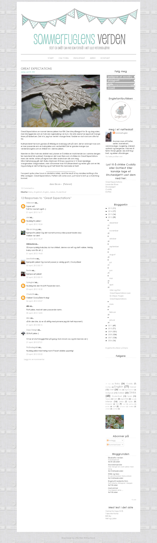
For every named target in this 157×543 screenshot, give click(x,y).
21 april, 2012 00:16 (34, 325)
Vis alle (134, 500)
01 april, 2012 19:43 (34, 253)
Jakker (52, 192)
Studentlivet (61, 192)
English (46, 192)
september (114, 246)
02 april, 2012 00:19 (34, 265)
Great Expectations (118, 299)
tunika (131, 406)
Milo (120, 390)
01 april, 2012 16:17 (34, 212)
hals (132, 399)
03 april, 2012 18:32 (34, 289)
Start (51, 57)
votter (115, 409)
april (111, 284)
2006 (110, 340)
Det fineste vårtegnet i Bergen (120, 483)
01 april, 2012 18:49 (34, 239)
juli (110, 262)
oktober (112, 238)
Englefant (79, 57)
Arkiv (93, 57)
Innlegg (111, 440)
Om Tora (64, 57)
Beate (28, 270)
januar (112, 320)
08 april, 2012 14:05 (34, 313)
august (112, 254)
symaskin (122, 406)
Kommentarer (114, 444)
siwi (27, 217)
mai (111, 278)
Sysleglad (30, 282)
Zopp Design (31, 330)
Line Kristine (31, 258)
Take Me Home (111, 513)
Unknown (30, 202)
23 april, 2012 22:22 (34, 354)
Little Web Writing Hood (85, 538)
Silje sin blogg (32, 229)
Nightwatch (129, 390)
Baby (31, 192)
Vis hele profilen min (114, 156)
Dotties (108, 191)
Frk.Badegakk (32, 347)
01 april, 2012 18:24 (34, 224)
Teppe (108, 399)
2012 (110, 217)
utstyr (107, 409)
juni (110, 270)
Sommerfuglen (121, 133)
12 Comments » (27, 188)
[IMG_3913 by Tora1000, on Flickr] (60, 126)
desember (113, 222)
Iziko (28, 318)
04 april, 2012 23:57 (34, 301)
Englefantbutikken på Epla (116, 348)
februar (112, 312)
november (113, 230)
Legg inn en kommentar (34, 359)
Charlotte (30, 294)
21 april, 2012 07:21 (34, 342)
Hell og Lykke (110, 518)
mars (111, 304)
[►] (122, 220)
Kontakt (105, 57)
